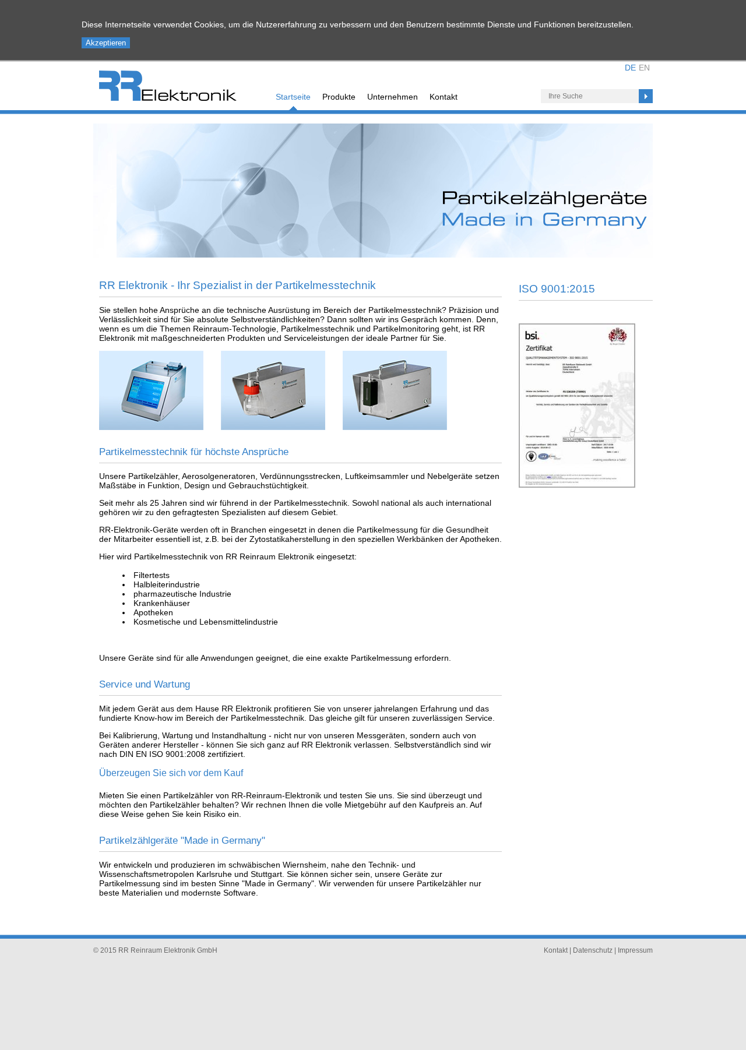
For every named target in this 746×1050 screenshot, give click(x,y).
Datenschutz (593, 950)
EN (644, 67)
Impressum (635, 950)
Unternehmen (392, 96)
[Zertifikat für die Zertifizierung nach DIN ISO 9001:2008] (577, 484)
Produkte (339, 96)
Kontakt (444, 96)
